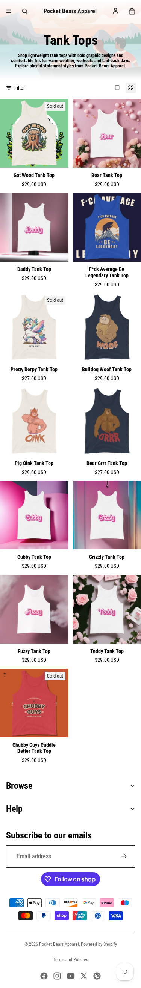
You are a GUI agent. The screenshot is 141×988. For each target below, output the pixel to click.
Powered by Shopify (99, 944)
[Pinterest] (97, 975)
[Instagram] (57, 975)
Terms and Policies (70, 959)
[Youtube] (70, 975)
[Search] (25, 11)
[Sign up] (124, 856)
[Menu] (8, 11)
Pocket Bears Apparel (59, 944)
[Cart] (132, 11)
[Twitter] (83, 975)
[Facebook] (44, 975)
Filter (19, 88)
